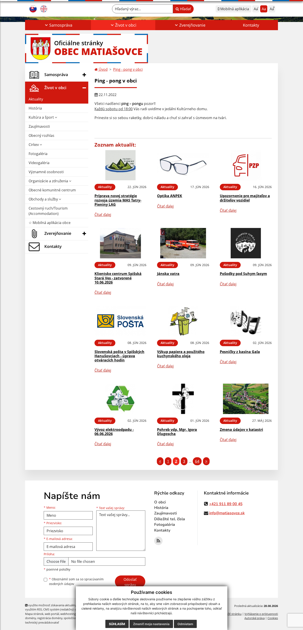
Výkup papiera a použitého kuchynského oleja (181, 353)
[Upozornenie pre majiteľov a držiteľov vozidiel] (246, 165)
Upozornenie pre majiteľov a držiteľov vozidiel (245, 197)
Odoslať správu (130, 582)
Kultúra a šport (42, 117)
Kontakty (251, 25)
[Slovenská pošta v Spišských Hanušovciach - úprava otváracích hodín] (120, 321)
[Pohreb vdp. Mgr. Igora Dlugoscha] (183, 399)
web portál (52, 614)
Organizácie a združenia (49, 181)
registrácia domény (49, 618)
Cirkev (34, 144)
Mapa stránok (34, 614)
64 (197, 461)
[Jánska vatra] (183, 243)
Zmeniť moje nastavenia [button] (151, 624)
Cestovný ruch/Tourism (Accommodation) (48, 211)
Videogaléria (39, 162)
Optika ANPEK (169, 195)
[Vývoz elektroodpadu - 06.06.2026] (120, 399)
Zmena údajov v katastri (241, 429)
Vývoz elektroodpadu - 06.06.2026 (114, 431)
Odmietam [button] (185, 624)
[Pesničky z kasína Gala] (246, 321)
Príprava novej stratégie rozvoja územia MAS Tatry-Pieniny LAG (117, 200)
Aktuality (36, 99)
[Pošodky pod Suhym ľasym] (246, 243)
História (35, 108)
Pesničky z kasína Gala (240, 351)
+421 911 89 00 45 (225, 503)
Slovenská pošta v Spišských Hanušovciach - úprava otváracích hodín (119, 356)
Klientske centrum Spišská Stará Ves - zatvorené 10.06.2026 (118, 278)
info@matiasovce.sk (227, 513)
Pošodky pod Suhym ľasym (243, 273)
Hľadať (185, 8)
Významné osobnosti (46, 171)
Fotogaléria (38, 153)
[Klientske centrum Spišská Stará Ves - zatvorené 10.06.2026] (120, 243)
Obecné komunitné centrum (52, 190)
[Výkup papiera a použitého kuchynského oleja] (183, 321)
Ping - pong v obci (128, 69)
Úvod (103, 69)
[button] (58, 25)
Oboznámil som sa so (76, 581)
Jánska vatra (168, 273)
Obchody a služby (44, 199)
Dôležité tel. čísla (169, 519)
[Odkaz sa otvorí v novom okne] (158, 541)
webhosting (68, 614)
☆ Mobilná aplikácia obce (50, 222)
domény (30, 618)
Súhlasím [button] (117, 624)
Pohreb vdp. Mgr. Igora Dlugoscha (177, 431)
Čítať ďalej (102, 214)
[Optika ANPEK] (183, 165)
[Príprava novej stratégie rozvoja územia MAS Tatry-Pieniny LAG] (120, 165)
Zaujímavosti (39, 126)
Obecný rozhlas (41, 135)
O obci (160, 502)
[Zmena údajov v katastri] (246, 399)
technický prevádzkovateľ (42, 622)
